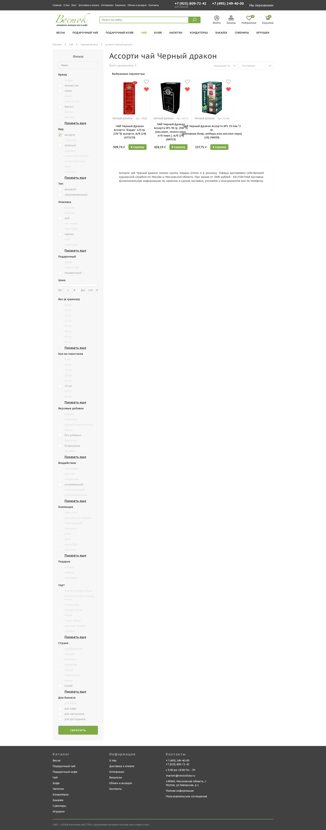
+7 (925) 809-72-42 (190, 3)
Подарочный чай (85, 32)
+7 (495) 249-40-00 (228, 4)
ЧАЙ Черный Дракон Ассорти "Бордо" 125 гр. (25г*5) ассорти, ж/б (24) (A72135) (129, 131)
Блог (74, 5)
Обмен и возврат (137, 5)
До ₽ (89, 290)
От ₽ (66, 290)
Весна (60, 32)
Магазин (57, 44)
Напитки (175, 32)
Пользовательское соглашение (186, 796)
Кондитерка (199, 32)
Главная (57, 5)
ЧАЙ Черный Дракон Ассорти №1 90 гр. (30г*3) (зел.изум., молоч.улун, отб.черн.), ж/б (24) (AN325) (171, 132)
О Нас (66, 5)
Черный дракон (89, 44)
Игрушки (262, 32)
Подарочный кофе (120, 32)
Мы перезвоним (261, 5)
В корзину (137, 147)
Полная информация (180, 790)
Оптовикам (107, 5)
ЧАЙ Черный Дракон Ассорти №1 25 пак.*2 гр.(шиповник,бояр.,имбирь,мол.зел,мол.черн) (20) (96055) (212, 131)
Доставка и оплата (88, 5)
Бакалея (221, 32)
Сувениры (242, 32)
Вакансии (120, 5)
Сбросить (78, 730)
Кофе (158, 32)
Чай (144, 32)
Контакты (154, 5)
